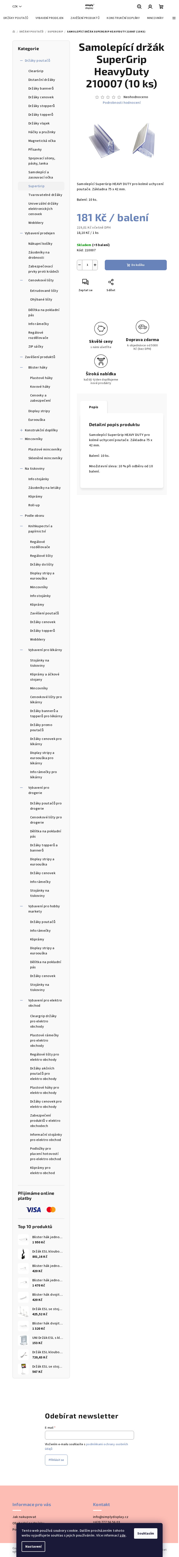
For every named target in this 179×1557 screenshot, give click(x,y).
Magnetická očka (42, 140)
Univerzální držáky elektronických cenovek (43, 208)
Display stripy (39, 411)
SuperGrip (36, 186)
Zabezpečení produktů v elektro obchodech (45, 1120)
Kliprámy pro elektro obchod (42, 1170)
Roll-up (34, 505)
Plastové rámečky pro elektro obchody (44, 1040)
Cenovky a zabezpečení (40, 398)
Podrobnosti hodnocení (122, 102)
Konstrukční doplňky (41, 430)
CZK (15, 6)
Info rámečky (38, 323)
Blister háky (38, 367)
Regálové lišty (41, 555)
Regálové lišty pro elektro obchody (44, 1057)
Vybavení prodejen (40, 233)
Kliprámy (35, 496)
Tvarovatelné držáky (45, 194)
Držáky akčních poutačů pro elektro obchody (43, 1073)
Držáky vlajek (39, 123)
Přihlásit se (56, 1460)
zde (123, 1535)
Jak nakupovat (24, 1517)
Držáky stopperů (41, 106)
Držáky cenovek (41, 97)
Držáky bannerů (41, 88)
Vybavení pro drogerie (38, 790)
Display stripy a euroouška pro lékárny (42, 758)
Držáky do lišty (42, 564)
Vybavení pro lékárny (45, 650)
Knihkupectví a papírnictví (40, 529)
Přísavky (35, 149)
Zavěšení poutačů (44, 613)
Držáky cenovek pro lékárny (46, 741)
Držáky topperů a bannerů (44, 848)
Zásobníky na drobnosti (39, 255)
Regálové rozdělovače (38, 335)
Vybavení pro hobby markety (44, 909)
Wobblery (36, 222)
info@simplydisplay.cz (110, 1517)
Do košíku (138, 265)
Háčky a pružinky (42, 132)
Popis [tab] (93, 407)
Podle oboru (34, 515)
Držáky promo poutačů (41, 727)
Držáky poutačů (37, 60)
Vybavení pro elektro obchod (45, 1003)
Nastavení (33, 1546)
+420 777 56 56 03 (106, 1522)
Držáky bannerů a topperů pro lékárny (46, 714)
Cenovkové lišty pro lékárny (46, 700)
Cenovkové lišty (41, 280)
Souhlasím (145, 1533)
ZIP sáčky (35, 346)
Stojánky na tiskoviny (39, 663)
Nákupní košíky (40, 243)
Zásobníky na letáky (44, 487)
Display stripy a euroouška (42, 576)
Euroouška (36, 419)
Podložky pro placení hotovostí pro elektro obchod (45, 1153)
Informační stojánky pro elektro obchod (46, 1137)
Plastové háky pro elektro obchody (44, 1090)
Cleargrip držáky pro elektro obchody (43, 1021)
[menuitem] (16, 18)
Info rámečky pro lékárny (43, 775)
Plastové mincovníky (45, 449)
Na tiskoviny (35, 468)
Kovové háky (40, 386)
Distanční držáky (41, 79)
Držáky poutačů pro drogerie (46, 806)
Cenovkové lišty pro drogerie (46, 820)
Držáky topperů (40, 114)
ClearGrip (36, 71)
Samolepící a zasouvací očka (40, 175)
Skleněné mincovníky (45, 458)
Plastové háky (41, 378)
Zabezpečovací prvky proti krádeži (43, 269)
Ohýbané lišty (41, 299)
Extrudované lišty (44, 290)
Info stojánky (38, 479)
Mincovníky (34, 439)
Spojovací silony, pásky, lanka (41, 161)
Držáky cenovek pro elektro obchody (46, 1104)
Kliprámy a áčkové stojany (45, 677)
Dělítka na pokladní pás (44, 313)
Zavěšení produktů (40, 357)
